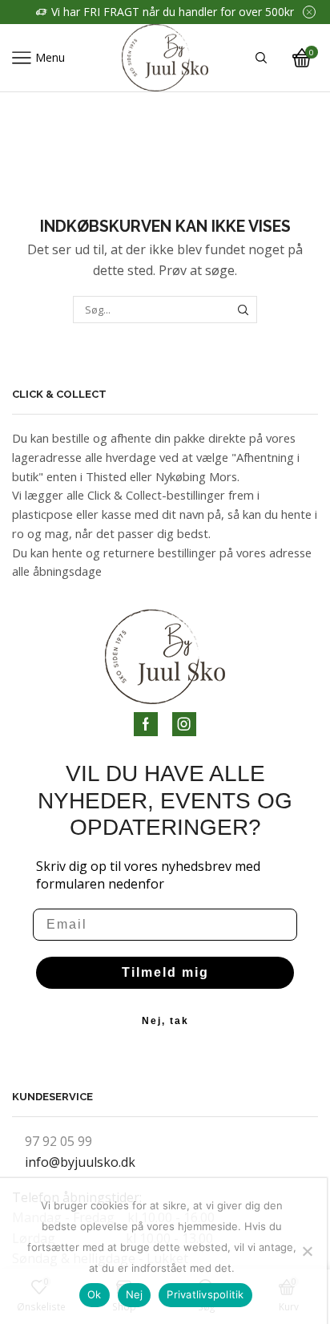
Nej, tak (165, 1020)
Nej (134, 1294)
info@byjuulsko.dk (80, 1162)
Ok (94, 1294)
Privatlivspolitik (205, 1294)
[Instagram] (184, 724)
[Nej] (307, 1251)
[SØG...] (243, 309)
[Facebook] (146, 724)
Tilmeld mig (165, 972)
